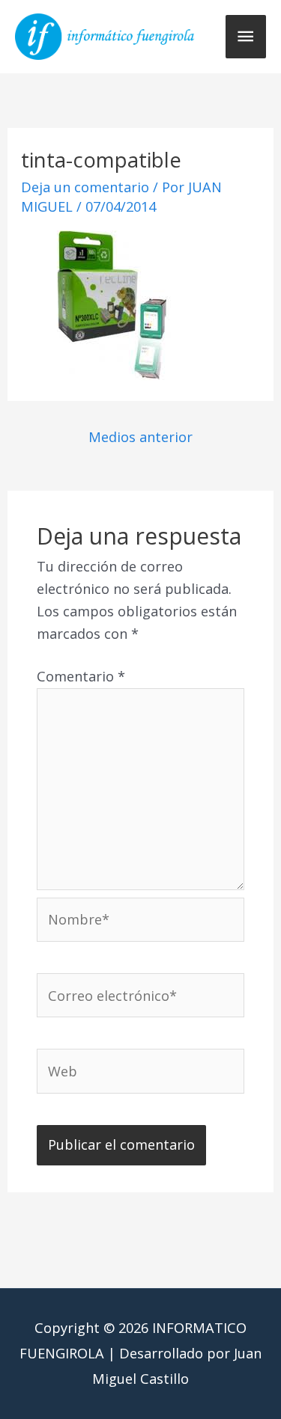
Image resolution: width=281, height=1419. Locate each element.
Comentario (81, 676)
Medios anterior (140, 437)
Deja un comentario (85, 187)
